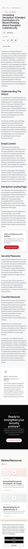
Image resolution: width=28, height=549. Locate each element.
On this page (6, 46)
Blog (8, 8)
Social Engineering (15, 8)
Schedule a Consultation (14, 440)
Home (3, 8)
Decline (14, 541)
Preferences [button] (12, 533)
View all (3, 464)
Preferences (14, 545)
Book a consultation (11, 247)
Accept (14, 538)
